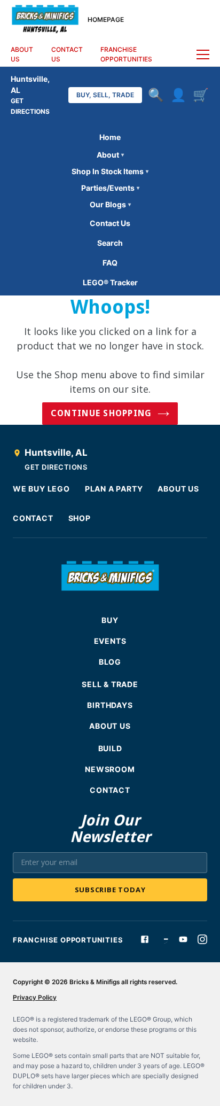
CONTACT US (67, 54)
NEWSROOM (110, 769)
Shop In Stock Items (110, 171)
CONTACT (33, 518)
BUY (109, 620)
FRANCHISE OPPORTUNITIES (126, 54)
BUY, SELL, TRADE (105, 95)
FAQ (110, 262)
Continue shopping (101, 413)
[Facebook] (145, 939)
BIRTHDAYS (109, 705)
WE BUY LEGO (41, 488)
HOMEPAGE (106, 19)
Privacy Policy (35, 997)
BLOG (110, 661)
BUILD (110, 748)
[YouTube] (183, 939)
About (110, 154)
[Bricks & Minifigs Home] (45, 18)
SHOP (79, 518)
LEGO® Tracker (110, 282)
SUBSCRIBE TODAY (110, 889)
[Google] (164, 939)
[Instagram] (202, 939)
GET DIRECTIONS (56, 467)
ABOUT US (22, 54)
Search (110, 242)
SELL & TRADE (110, 684)
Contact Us (110, 223)
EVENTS (110, 640)
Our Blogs (110, 204)
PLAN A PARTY (114, 488)
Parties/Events (110, 187)
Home (110, 137)
